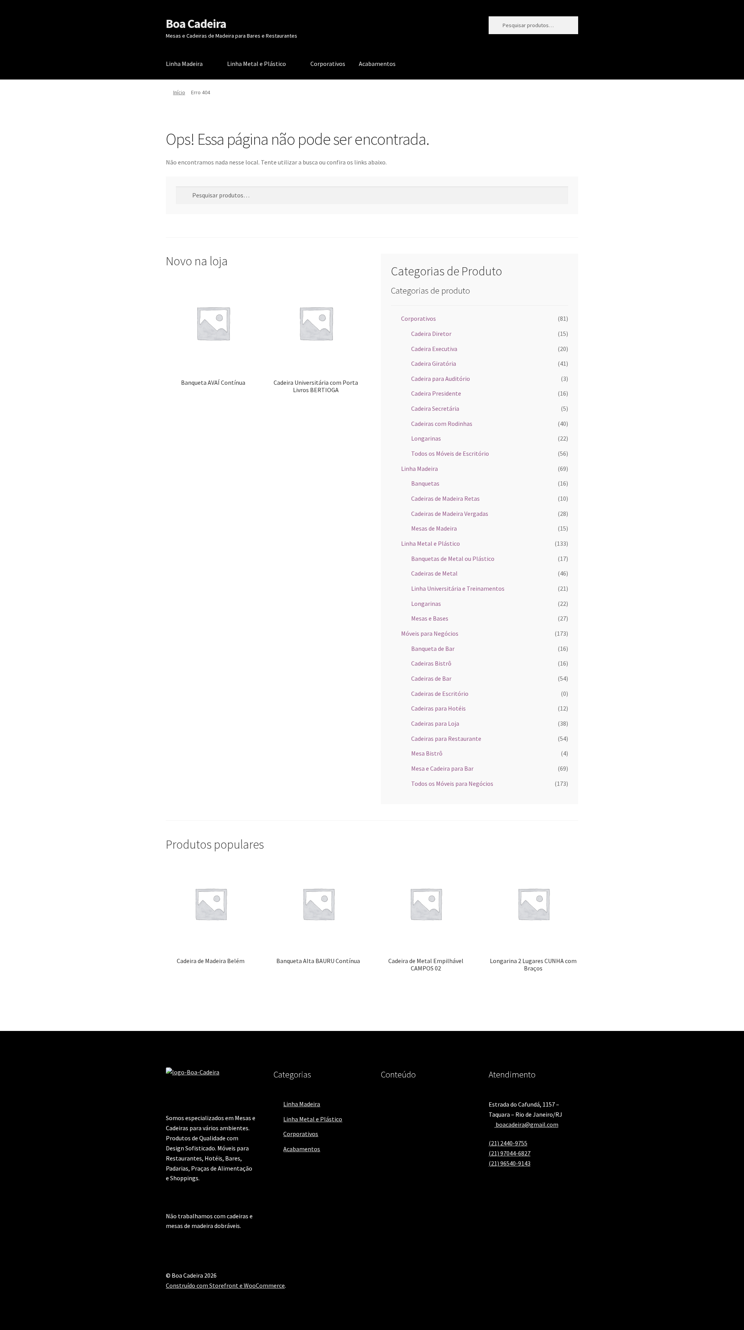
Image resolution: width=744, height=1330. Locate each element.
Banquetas (425, 483)
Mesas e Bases (429, 618)
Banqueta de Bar (433, 648)
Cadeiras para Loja (435, 723)
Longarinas (426, 438)
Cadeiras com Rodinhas (441, 423)
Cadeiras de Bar (431, 678)
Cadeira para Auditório (440, 378)
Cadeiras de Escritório (439, 693)
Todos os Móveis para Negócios (452, 783)
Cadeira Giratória (433, 363)
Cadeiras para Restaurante (446, 738)
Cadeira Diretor (431, 333)
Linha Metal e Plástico (256, 63)
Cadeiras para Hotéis (438, 708)
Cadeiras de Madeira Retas (445, 498)
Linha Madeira (184, 63)
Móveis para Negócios (429, 633)
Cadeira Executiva (434, 349)
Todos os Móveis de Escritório (450, 453)
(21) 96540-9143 (509, 1163)
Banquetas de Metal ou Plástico (452, 558)
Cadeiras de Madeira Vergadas (449, 513)
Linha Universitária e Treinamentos (458, 588)
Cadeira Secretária (435, 408)
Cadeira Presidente (436, 393)
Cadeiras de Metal (434, 573)
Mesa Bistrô (427, 753)
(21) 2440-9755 (508, 1143)
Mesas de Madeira (434, 528)
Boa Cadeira (196, 23)
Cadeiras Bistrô (431, 663)
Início (179, 92)
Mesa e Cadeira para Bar (442, 768)
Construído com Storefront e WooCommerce (225, 1285)
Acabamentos (377, 63)
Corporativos (327, 63)
